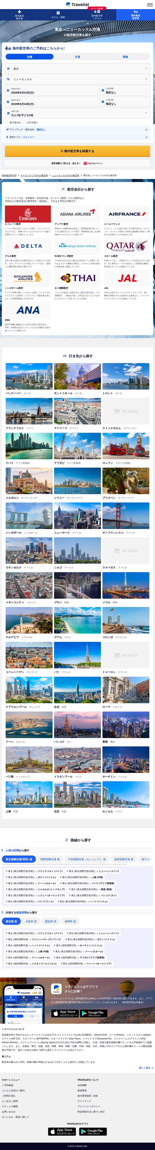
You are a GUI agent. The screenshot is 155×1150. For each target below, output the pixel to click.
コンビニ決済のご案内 (13, 1090)
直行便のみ (15, 122)
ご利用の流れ (9, 1095)
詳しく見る (145, 1067)
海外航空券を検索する (79, 151)
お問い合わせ (9, 1111)
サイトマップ (84, 1100)
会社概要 (82, 1085)
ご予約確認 (7, 1085)
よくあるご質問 (10, 1100)
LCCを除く (32, 122)
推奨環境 (82, 1090)
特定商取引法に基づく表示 (91, 1111)
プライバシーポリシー (89, 1106)
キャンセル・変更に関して (15, 1116)
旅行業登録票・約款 (88, 1095)
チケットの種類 (10, 1106)
